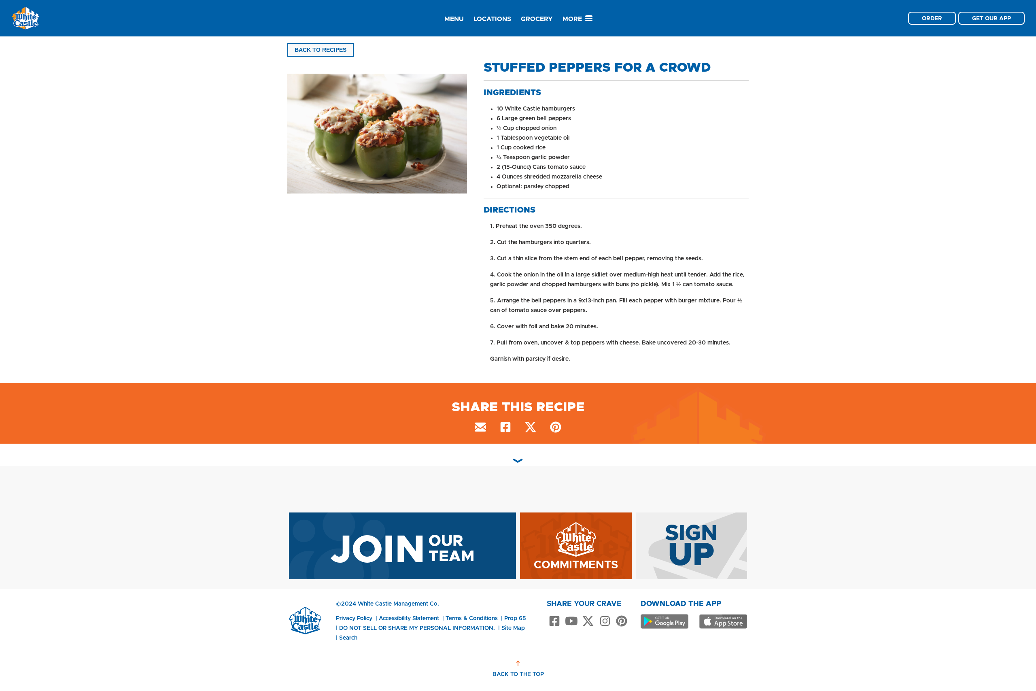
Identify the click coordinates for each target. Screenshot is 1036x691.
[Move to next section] (518, 460)
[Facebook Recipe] (505, 428)
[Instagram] (605, 621)
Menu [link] (454, 19)
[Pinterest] (621, 621)
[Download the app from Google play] (664, 621)
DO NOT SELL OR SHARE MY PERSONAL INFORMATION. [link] (417, 627)
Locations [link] (492, 19)
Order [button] (932, 18)
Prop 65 (515, 618)
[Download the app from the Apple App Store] (723, 621)
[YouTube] (571, 621)
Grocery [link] (537, 19)
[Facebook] (554, 621)
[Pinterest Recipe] (555, 428)
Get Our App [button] (991, 18)
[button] (379, 135)
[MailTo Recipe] (480, 428)
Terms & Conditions (472, 618)
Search (348, 637)
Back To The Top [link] (518, 674)
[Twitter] (588, 621)
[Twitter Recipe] (530, 428)
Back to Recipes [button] (320, 50)
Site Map (513, 627)
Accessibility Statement (409, 618)
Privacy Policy (354, 618)
